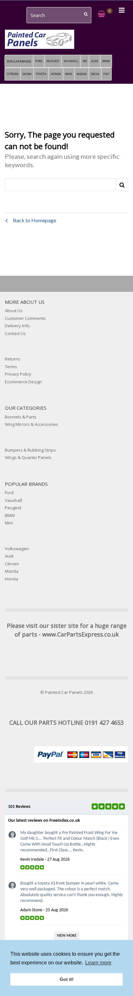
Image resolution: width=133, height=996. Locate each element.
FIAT (106, 74)
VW (85, 61)
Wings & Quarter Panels (28, 457)
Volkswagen (17, 548)
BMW (106, 61)
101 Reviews (19, 807)
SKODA (27, 74)
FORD (38, 61)
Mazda (11, 571)
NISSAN (82, 74)
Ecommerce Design (23, 382)
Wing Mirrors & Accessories (31, 424)
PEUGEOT (52, 61)
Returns (12, 359)
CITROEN (12, 74)
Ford (9, 492)
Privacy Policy (18, 374)
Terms (11, 366)
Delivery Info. (18, 326)
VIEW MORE (67, 936)
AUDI (94, 61)
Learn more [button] (98, 962)
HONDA (56, 74)
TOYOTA (41, 74)
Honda (11, 579)
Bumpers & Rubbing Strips (30, 450)
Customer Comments (25, 318)
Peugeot (13, 508)
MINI (68, 74)
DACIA (95, 74)
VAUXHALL (71, 61)
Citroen (12, 564)
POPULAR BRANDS (19, 61)
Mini (9, 523)
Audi (9, 556)
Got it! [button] (67, 979)
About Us (14, 310)
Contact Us (15, 333)
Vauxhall (13, 500)
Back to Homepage (34, 220)
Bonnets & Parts (20, 417)
